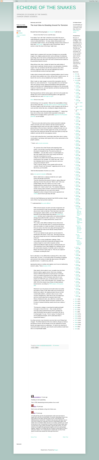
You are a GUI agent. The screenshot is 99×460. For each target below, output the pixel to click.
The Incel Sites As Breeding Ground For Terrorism (79, 229)
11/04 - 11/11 (79, 109)
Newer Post (34, 437)
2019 (76, 78)
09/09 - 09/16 (78, 137)
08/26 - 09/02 (78, 144)
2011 (76, 311)
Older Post (65, 437)
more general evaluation (40, 174)
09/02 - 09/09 (78, 141)
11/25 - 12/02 (77, 100)
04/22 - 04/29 (78, 206)
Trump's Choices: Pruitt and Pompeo (79, 242)
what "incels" (39, 44)
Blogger (56, 450)
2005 (76, 324)
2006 (76, 322)
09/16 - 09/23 (78, 134)
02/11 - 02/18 (77, 278)
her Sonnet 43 (51, 32)
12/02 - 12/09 (78, 96)
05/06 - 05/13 (78, 199)
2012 (76, 309)
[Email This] (32, 347)
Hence (32, 99)
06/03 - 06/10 (78, 185)
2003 (76, 328)
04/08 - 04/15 (78, 251)
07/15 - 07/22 (78, 165)
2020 (76, 76)
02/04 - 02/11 (78, 282)
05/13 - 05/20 (78, 196)
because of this (47, 266)
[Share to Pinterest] (38, 347)
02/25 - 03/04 (78, 272)
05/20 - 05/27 (78, 192)
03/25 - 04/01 (78, 258)
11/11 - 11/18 (79, 106)
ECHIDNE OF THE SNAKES (46, 7)
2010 (76, 314)
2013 (76, 307)
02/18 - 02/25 (78, 275)
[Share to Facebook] (36, 347)
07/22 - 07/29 (78, 161)
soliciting (36, 193)
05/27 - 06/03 (78, 189)
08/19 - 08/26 (78, 148)
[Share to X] (35, 347)
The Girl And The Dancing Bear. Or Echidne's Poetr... (79, 212)
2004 (76, 326)
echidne (38, 345)
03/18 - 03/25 (78, 261)
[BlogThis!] (33, 347)
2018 (76, 80)
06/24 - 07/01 (78, 175)
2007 (76, 320)
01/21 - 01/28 (78, 289)
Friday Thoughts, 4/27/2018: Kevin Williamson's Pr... (79, 220)
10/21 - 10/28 (78, 117)
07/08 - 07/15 (78, 168)
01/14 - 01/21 (78, 292)
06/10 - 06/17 (78, 182)
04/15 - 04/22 (78, 248)
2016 (76, 301)
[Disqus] (49, 372)
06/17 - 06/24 (78, 178)
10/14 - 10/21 (78, 120)
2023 (76, 74)
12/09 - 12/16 (78, 93)
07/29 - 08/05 (78, 158)
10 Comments (56, 345)
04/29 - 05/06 (78, 202)
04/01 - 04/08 (78, 254)
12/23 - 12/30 (78, 86)
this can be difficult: (46, 203)
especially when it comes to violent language (54, 104)
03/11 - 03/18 (77, 265)
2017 (76, 299)
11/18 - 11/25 (79, 102)
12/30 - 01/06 (78, 83)
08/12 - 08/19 (78, 151)
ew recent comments (42, 143)
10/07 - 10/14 (78, 124)
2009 (76, 316)
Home (49, 437)
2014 (76, 305)
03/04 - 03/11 (78, 268)
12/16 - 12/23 (78, 89)
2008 (76, 318)
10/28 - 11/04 (78, 113)
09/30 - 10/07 (78, 127)
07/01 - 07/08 (78, 172)
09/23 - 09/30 (78, 131)
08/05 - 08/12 (78, 155)
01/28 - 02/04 (78, 285)
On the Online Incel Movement (79, 236)
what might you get (48, 96)
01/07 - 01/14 (78, 295)
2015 (76, 303)
